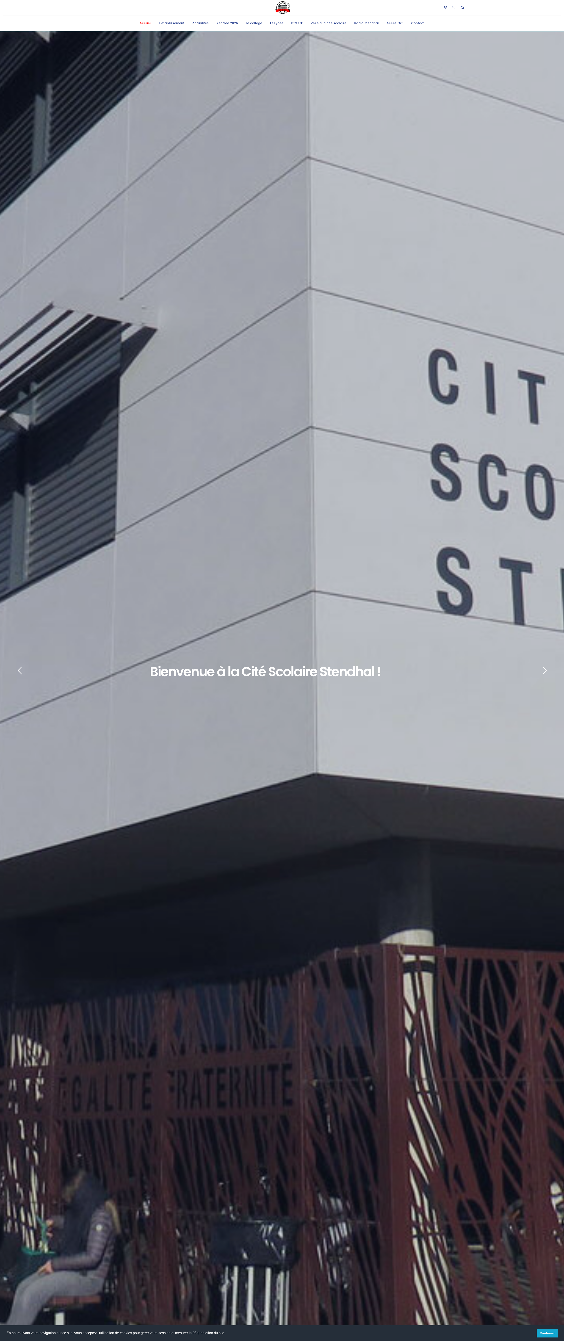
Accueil (145, 23)
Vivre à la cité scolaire (328, 23)
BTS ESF (297, 23)
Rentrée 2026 (227, 23)
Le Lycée (276, 23)
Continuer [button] (547, 1333)
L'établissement (171, 23)
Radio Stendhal (366, 23)
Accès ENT (395, 23)
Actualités (200, 23)
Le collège (254, 23)
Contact (418, 23)
